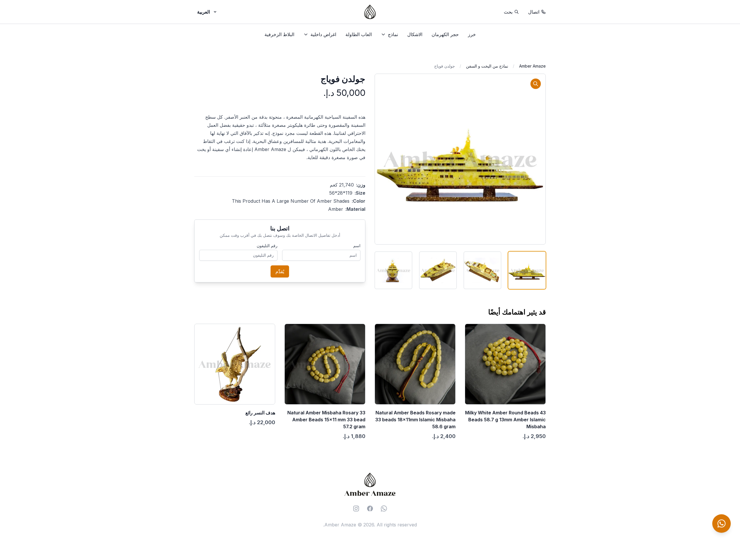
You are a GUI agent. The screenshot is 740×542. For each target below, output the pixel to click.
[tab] (527, 270)
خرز (472, 34)
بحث (508, 12)
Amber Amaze (532, 66)
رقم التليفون (267, 245)
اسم (356, 245)
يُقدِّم (279, 271)
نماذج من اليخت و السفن (487, 66)
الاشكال (414, 34)
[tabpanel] (460, 159)
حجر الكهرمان (445, 34)
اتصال (533, 12)
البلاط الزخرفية (279, 34)
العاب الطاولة (358, 34)
